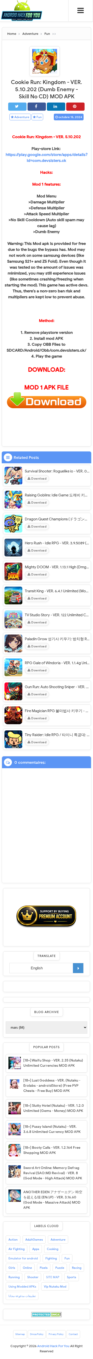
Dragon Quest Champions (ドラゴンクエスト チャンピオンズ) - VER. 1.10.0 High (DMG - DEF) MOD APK (57, 519)
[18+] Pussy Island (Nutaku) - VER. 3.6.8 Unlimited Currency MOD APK (52, 1129)
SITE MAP (52, 1277)
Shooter (32, 1277)
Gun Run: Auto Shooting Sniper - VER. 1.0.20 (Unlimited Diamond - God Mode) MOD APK (57, 687)
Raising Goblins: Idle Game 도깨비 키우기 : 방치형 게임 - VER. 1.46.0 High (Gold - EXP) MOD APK (57, 495)
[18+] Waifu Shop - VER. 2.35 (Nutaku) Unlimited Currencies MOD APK (53, 1063)
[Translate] (78, 968)
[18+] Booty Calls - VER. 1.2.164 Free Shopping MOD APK (51, 1150)
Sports (71, 1277)
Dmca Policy (36, 1334)
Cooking (52, 1249)
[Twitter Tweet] (17, 107)
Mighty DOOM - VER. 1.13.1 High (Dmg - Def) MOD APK (57, 567)
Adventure (21, 117)
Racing (76, 1268)
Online (27, 1268)
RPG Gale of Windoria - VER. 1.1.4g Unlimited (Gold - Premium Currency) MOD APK (57, 663)
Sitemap (20, 1334)
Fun (39, 117)
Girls (11, 1268)
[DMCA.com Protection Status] (46, 1314)
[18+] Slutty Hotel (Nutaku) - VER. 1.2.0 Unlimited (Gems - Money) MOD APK (53, 1108)
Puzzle (59, 1268)
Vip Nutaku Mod (55, 1286)
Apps (35, 1249)
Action (13, 1239)
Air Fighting (16, 1249)
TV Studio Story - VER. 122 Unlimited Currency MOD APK (57, 615)
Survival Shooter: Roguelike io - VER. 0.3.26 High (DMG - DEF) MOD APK (57, 471)
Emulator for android (23, 1258)
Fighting (51, 1258)
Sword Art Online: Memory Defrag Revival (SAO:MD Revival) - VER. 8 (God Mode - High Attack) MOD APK (52, 1173)
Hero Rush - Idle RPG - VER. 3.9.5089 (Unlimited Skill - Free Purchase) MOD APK (57, 543)
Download (39, 478)
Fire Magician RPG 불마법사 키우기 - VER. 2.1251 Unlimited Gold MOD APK (57, 711)
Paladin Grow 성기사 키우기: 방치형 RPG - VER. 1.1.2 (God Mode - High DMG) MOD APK (57, 639)
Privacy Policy (56, 1334)
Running (14, 1277)
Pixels (44, 1268)
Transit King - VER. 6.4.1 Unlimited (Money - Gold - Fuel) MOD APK (57, 591)
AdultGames (34, 1239)
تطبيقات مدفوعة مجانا (22, 1296)
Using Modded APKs (22, 1286)
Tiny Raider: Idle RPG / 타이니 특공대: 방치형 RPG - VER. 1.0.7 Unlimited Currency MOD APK (57, 735)
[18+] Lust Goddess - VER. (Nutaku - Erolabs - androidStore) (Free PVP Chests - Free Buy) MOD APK (51, 1085)
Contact (73, 1334)
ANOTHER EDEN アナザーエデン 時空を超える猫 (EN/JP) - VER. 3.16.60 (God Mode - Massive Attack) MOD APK (52, 1200)
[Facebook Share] (37, 107)
